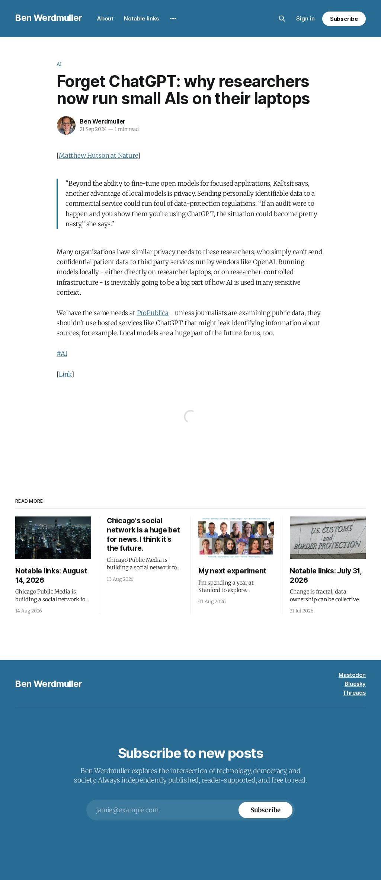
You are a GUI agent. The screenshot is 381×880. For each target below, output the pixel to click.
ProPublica (153, 313)
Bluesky (355, 683)
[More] (173, 19)
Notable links (141, 18)
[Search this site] (282, 19)
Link (65, 374)
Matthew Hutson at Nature (98, 155)
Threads (354, 692)
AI (59, 64)
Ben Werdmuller (48, 17)
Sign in (305, 18)
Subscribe (344, 18)
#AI (62, 353)
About (105, 18)
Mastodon (352, 674)
